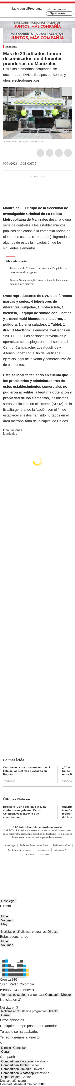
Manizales (11, 46)
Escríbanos (44, 854)
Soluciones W (60, 850)
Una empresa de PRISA (37, 866)
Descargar (7, 1080)
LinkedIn (59, 153)
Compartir (52, 994)
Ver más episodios (13, 994)
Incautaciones (12, 430)
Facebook (40, 153)
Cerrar (5, 1015)
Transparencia (42, 850)
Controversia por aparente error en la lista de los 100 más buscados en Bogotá (27, 771)
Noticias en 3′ (10, 931)
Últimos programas (34, 931)
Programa (35, 8)
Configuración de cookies (20, 850)
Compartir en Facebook (17, 1061)
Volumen (7, 920)
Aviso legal (10, 845)
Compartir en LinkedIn (16, 1069)
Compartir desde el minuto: (22, 1084)
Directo (53, 931)
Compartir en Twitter (15, 1065)
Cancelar (19, 1047)
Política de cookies (61, 845)
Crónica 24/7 (9, 979)
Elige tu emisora (57, 13)
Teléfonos (30, 854)
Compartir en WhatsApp (17, 1073)
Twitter (49, 153)
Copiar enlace (10, 1077)
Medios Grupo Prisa (37, 875)
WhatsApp (68, 153)
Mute (4, 916)
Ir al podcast (36, 994)
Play (4, 924)
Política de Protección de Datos (34, 845)
